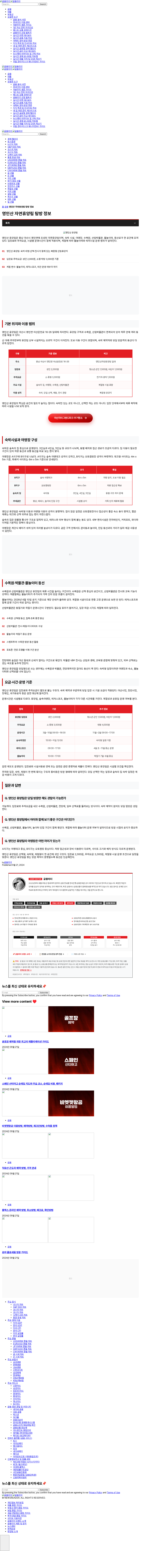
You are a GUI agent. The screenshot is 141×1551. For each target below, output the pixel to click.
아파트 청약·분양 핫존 (22, 40)
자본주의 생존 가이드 (22, 25)
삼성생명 (17, 1362)
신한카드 (17, 1385)
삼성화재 (17, 1372)
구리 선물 (12, 178)
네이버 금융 (18, 1409)
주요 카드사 (13, 1383)
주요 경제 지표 (14, 1320)
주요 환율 (12, 1338)
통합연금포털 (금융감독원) (24, 1475)
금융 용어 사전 (19, 19)
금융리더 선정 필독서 (22, 32)
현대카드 (17, 1393)
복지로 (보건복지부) (22, 1435)
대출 (9, 11)
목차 (8, 223)
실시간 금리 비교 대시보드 (24, 51)
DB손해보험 (18, 1378)
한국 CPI (17, 1330)
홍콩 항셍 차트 (14, 157)
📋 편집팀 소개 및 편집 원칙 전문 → (51, 954)
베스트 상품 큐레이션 (22, 30)
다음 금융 (17, 1412)
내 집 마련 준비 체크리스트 (24, 46)
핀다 (15, 1448)
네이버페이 (18, 1451)
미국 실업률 (18, 1333)
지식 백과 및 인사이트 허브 (24, 43)
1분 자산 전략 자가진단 (23, 27)
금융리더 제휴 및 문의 (17, 1523)
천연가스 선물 (14, 186)
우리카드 (17, 1399)
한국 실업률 (18, 1336)
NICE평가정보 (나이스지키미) (26, 1461)
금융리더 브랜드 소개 (17, 1521)
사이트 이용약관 (15, 1518)
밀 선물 (11, 202)
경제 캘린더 (13, 139)
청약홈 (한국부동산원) (23, 1433)
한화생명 (17, 1364)
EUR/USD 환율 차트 (17, 162)
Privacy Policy (95, 995)
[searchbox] (20, 4)
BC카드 (16, 1404)
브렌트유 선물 (14, 183)
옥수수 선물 (13, 196)
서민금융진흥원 (20, 1472)
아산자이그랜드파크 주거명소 (68, 417)
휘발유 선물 (13, 189)
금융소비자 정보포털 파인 (24, 1425)
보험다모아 (18, 1420)
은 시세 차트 (18, 1357)
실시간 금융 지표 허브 (22, 38)
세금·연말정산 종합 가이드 (19, 1513)
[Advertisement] (70, 295)
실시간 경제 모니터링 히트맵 (25, 56)
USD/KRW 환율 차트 (17, 160)
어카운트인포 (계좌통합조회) (25, 1456)
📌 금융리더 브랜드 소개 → (22, 954)
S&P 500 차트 (14, 147)
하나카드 (17, 1401)
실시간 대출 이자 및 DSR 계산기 (27, 59)
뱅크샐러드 (18, 1446)
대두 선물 (12, 199)
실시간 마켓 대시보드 (22, 35)
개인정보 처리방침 (16, 1502)
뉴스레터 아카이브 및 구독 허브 (26, 53)
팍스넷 (16, 1414)
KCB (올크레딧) (20, 1464)
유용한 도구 (13, 17)
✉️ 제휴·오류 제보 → (78, 954)
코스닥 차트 (13, 152)
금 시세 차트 (18, 1354)
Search (43, 4)
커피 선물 (12, 191)
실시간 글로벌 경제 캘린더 (24, 48)
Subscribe (44, 992)
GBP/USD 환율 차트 (17, 168)
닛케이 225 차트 (15, 154)
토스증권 (11, 141)
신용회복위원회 (20, 1477)
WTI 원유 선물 (14, 181)
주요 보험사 (13, 1359)
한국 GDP (17, 1325)
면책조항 (11, 1529)
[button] (4, 1543)
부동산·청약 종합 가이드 (18, 1508)
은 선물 (11, 175)
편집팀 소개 (13, 1531)
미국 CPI (17, 1328)
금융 (9, 9)
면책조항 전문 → (26, 970)
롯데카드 (17, 1396)
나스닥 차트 (13, 144)
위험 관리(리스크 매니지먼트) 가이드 (29, 61)
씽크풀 (16, 1417)
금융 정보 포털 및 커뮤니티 (19, 1406)
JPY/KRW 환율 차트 (17, 165)
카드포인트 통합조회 (22, 1430)
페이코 (16, 1454)
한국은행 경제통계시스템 (24, 1422)
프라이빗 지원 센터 (21, 22)
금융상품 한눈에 (20, 1427)
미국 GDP (17, 1323)
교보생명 (17, 1367)
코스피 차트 (13, 149)
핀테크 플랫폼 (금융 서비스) (20, 1438)
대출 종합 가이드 (15, 1505)
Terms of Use (113, 995)
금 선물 (11, 173)
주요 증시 (12, 1302)
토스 (15, 1441)
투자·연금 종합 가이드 (17, 1515)
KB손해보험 (18, 1380)
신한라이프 (18, 1370)
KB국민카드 (18, 1391)
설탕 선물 (12, 194)
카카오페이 (18, 1443)
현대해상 (17, 1375)
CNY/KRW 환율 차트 (17, 170)
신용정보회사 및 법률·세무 (19, 1459)
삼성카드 (17, 1388)
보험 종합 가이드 (15, 1510)
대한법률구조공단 (21, 1469)
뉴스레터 (11, 1526)
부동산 (10, 14)
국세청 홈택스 (19, 1467)
